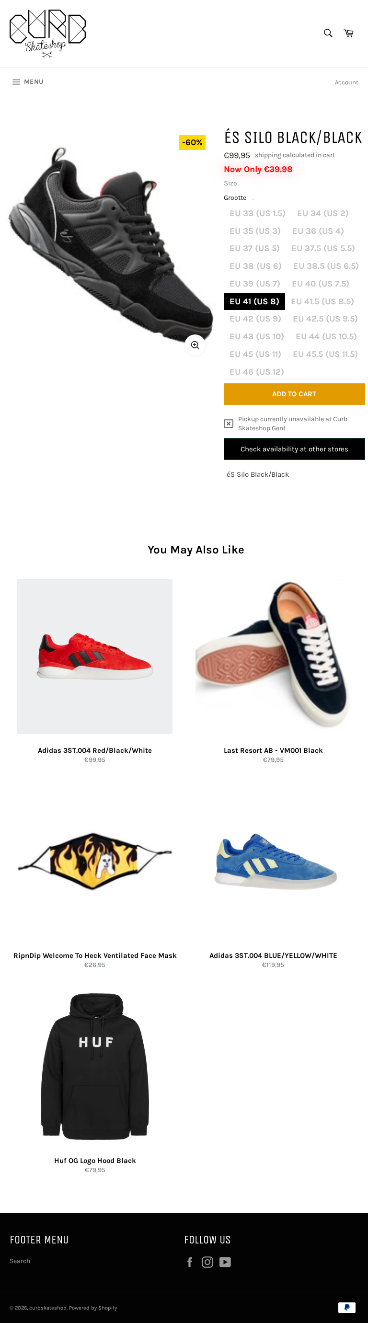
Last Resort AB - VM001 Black (273, 750)
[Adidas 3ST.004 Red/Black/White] (95, 656)
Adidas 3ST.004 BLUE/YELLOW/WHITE (273, 955)
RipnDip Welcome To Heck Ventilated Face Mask (95, 955)
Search (20, 1261)
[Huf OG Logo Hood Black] (95, 1067)
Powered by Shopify (93, 1308)
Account (346, 82)
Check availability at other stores (294, 449)
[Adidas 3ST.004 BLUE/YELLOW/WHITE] (273, 861)
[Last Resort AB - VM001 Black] (273, 656)
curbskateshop (48, 1308)
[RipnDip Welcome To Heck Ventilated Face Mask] (95, 861)
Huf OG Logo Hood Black (95, 1160)
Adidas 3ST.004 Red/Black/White (95, 750)
